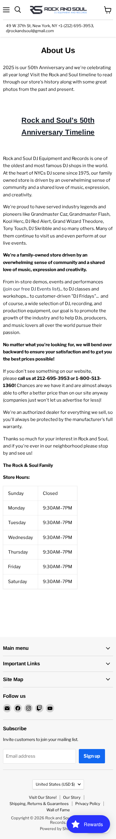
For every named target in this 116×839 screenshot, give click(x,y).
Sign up (92, 756)
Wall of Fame (58, 809)
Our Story (72, 797)
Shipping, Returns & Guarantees (39, 803)
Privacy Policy (87, 803)
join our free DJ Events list (31, 289)
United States (55, 784)
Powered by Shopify (58, 828)
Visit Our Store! (43, 797)
